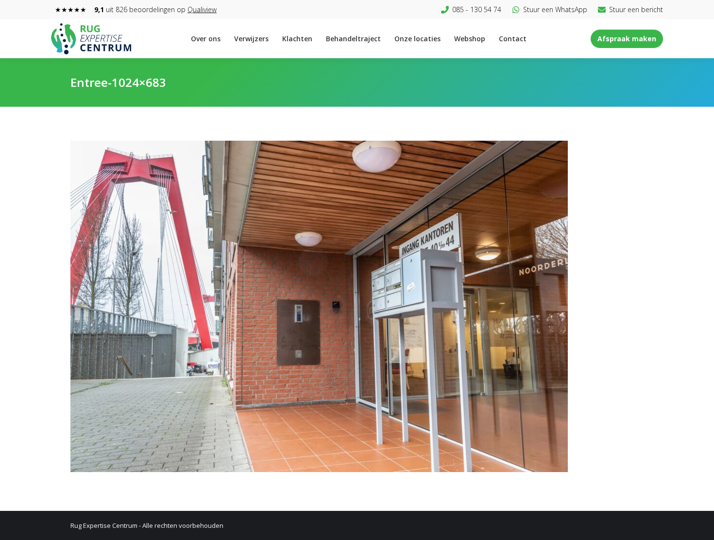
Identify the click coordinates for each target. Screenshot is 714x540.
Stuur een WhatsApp (555, 9)
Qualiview (202, 9)
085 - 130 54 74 (476, 9)
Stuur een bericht (636, 9)
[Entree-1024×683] (357, 306)
